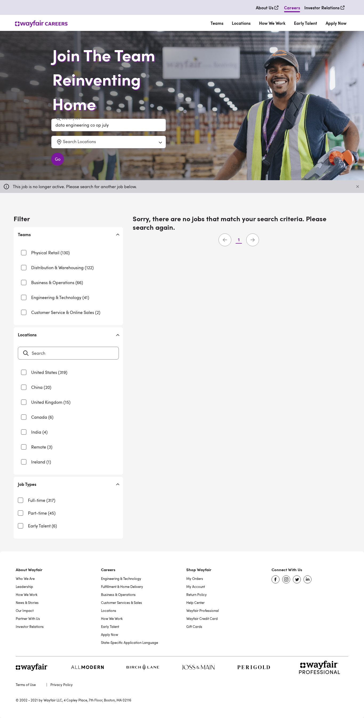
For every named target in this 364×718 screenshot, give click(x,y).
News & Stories (27, 602)
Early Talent (305, 23)
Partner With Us (28, 618)
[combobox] (55, 142)
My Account (195, 586)
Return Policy (196, 594)
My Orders (194, 578)
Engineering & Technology (121, 578)
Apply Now (336, 23)
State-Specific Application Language (129, 642)
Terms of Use (26, 685)
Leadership (24, 586)
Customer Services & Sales (121, 602)
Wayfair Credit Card (202, 618)
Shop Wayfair (198, 569)
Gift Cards (194, 626)
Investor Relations (30, 626)
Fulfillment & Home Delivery (122, 586)
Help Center (195, 602)
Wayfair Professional (202, 610)
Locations (241, 23)
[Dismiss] (357, 186)
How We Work (272, 23)
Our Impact (25, 610)
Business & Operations (118, 594)
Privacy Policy (61, 685)
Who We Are (25, 578)
